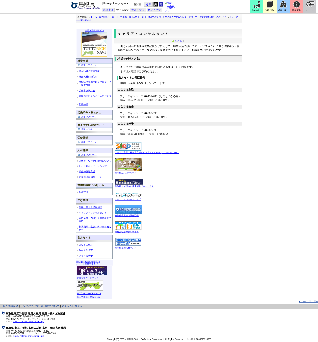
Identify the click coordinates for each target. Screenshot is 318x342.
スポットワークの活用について (95, 160)
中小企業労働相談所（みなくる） (211, 17)
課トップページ (89, 65)
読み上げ (108, 9)
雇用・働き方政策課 (151, 17)
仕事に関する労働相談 (90, 207)
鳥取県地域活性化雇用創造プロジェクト (134, 186)
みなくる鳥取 (86, 244)
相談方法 (83, 192)
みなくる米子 (86, 255)
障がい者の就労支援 (89, 71)
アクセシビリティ (72, 306)
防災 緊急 (296, 10)
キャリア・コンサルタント (93, 212)
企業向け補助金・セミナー (93, 177)
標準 (148, 4)
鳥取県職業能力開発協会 (127, 215)
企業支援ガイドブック (87, 278)
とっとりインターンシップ (93, 166)
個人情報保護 (10, 306)
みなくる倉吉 (86, 250)
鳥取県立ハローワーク (125, 172)
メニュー (310, 10)
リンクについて (29, 306)
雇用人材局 (134, 17)
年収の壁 (83, 104)
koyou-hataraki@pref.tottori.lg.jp (28, 321)
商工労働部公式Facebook (89, 293)
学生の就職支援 (87, 171)
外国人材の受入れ (88, 76)
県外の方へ (257, 10)
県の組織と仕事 (106, 17)
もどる (178, 40)
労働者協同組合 (87, 90)
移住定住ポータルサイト (127, 231)
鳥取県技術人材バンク (126, 247)
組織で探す (283, 10)
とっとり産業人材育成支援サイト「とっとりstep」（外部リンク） (147, 152)
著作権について (50, 306)
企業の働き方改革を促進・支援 (178, 17)
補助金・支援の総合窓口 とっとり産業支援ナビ (88, 263)
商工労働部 (121, 17)
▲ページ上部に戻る (308, 301)
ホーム (93, 17)
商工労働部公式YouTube (88, 297)
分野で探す (270, 10)
